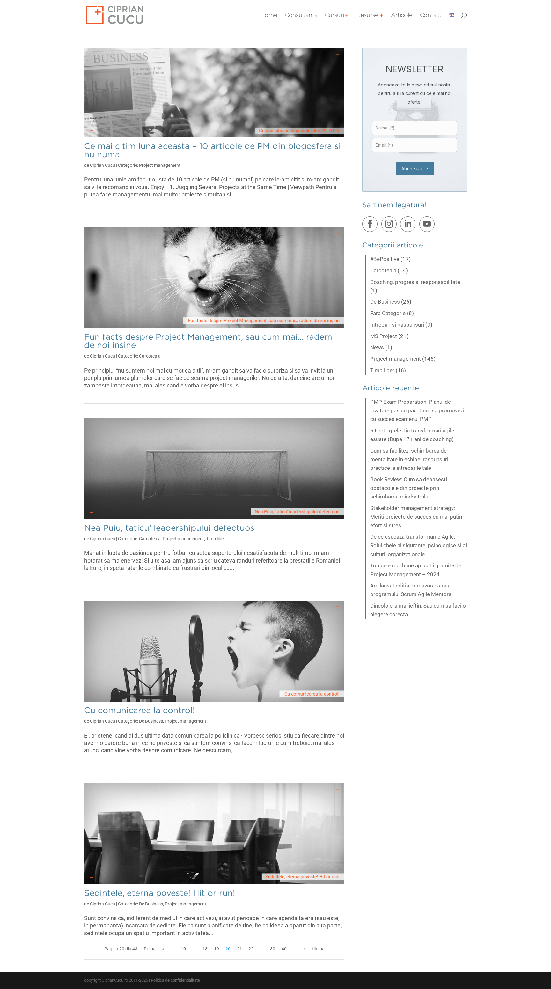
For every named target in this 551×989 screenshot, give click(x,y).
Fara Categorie (388, 313)
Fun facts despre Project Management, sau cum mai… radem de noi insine (208, 341)
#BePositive (384, 259)
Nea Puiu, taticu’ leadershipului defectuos (169, 527)
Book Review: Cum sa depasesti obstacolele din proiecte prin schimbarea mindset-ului (408, 488)
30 (272, 948)
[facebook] (371, 225)
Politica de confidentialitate (175, 980)
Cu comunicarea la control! (139, 710)
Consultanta (301, 15)
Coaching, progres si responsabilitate (415, 282)
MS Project (383, 336)
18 (205, 948)
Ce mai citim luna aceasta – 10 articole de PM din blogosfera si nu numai (212, 150)
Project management (159, 165)
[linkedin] (409, 225)
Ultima (318, 948)
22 (250, 948)
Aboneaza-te (414, 169)
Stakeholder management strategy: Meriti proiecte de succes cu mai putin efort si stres (416, 516)
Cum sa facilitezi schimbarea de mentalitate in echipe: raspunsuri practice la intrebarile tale (409, 459)
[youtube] (428, 225)
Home (269, 15)
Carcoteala (150, 355)
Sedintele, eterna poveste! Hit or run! (159, 892)
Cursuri (334, 15)
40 (284, 948)
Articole (401, 15)
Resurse (367, 15)
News (377, 347)
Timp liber (215, 538)
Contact (431, 15)
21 (239, 948)
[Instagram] (390, 225)
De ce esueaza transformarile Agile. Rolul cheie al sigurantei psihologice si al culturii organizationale (418, 545)
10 (183, 948)
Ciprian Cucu (102, 165)
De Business (151, 721)
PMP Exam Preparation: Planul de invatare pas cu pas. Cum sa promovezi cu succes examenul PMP (417, 410)
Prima (150, 948)
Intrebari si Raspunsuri (397, 324)
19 (216, 948)
